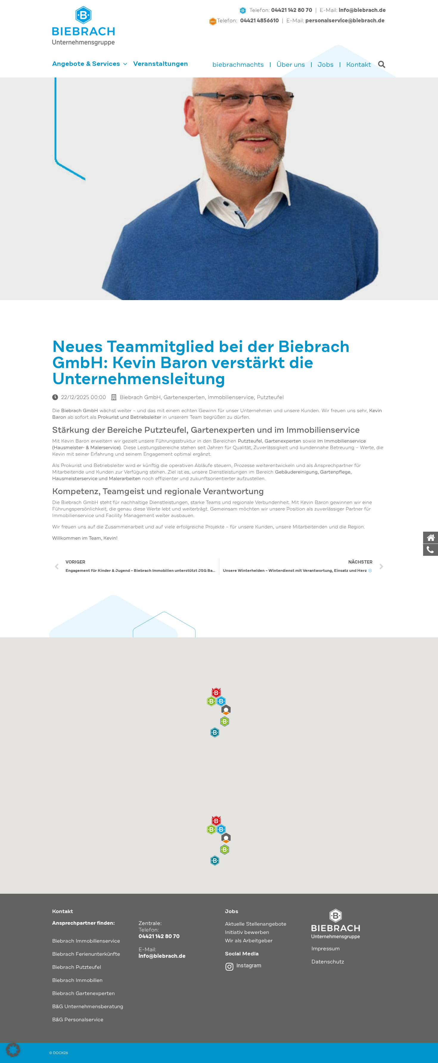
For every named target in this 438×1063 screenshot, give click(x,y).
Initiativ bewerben (247, 932)
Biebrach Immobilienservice (86, 941)
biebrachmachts (238, 64)
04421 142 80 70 (291, 10)
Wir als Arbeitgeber (249, 941)
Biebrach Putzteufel (76, 967)
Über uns (291, 64)
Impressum (325, 948)
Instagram (248, 965)
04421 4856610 (259, 20)
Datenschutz (327, 961)
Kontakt (358, 64)
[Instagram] (229, 966)
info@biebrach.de (362, 10)
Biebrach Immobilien (77, 980)
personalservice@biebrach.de (345, 20)
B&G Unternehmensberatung (87, 1006)
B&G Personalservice (77, 1020)
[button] (218, 701)
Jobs (326, 64)
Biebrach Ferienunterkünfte (86, 954)
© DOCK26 (58, 1052)
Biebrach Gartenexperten (83, 993)
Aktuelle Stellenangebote (255, 924)
